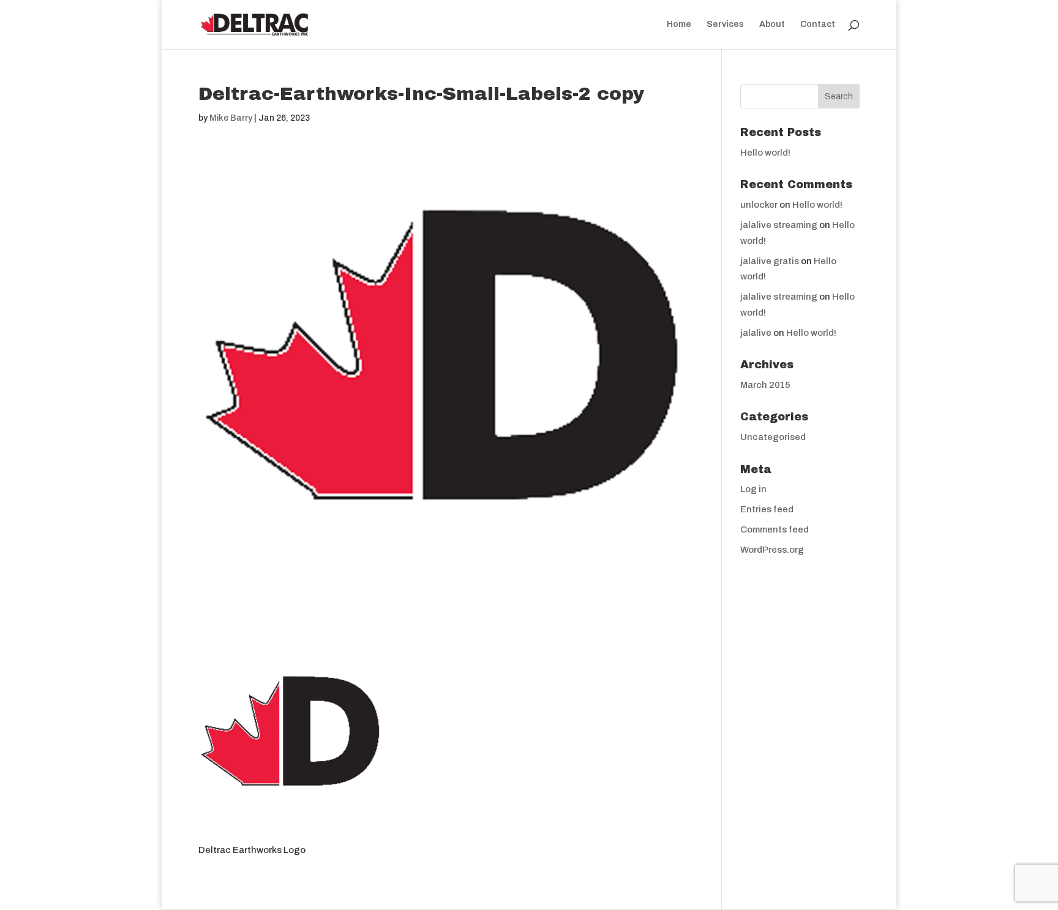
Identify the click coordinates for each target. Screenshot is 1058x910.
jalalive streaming (778, 225)
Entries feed (767, 509)
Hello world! (765, 152)
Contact (817, 24)
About (772, 24)
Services (725, 24)
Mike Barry (230, 118)
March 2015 (765, 385)
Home (679, 24)
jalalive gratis (769, 261)
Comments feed (774, 529)
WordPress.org (772, 550)
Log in (753, 489)
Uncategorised (773, 437)
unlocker (759, 205)
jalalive (755, 333)
